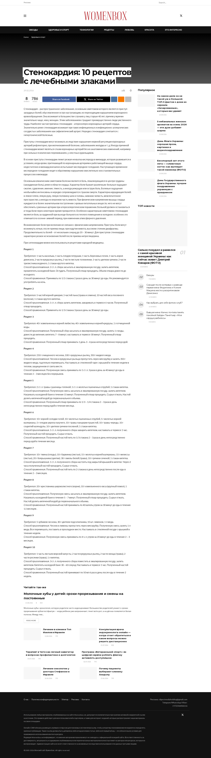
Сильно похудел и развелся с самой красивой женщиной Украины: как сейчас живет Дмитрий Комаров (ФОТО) (156, 256)
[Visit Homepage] (105, 15)
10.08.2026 (48, 636)
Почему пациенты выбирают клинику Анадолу (110, 671)
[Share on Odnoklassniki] (121, 99)
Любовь (129, 30)
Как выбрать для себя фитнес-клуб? (164, 303)
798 (39, 659)
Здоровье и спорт (58, 30)
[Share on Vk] (114, 99)
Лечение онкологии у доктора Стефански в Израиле (56, 671)
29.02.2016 (29, 90)
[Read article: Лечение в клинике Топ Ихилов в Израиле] (32, 634)
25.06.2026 (104, 678)
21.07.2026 (104, 645)
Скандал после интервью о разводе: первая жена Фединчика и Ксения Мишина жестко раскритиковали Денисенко (164, 289)
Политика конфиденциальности (45, 699)
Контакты (86, 699)
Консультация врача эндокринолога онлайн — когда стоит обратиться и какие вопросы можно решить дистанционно (115, 635)
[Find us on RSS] (186, 16)
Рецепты (109, 30)
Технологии (87, 30)
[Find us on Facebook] (176, 16)
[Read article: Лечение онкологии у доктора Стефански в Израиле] (32, 673)
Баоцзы (150, 275)
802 (112, 645)
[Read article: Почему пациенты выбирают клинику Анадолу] (88, 673)
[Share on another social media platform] (128, 99)
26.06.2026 (48, 678)
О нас (26, 699)
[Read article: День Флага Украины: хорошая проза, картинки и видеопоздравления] (146, 146)
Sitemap (65, 699)
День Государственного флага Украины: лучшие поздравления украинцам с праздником (171, 186)
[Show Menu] (25, 16)
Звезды (33, 30)
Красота (149, 30)
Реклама (27, 2)
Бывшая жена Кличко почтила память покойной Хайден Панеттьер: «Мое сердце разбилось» (165, 315)
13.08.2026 (29, 603)
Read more (32, 620)
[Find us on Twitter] (181, 16)
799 (56, 636)
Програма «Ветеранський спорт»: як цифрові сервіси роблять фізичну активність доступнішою (104, 655)
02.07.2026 (87, 662)
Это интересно (173, 30)
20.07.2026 (31, 659)
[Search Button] (185, 2)
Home (26, 37)
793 (95, 662)
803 (41, 603)
